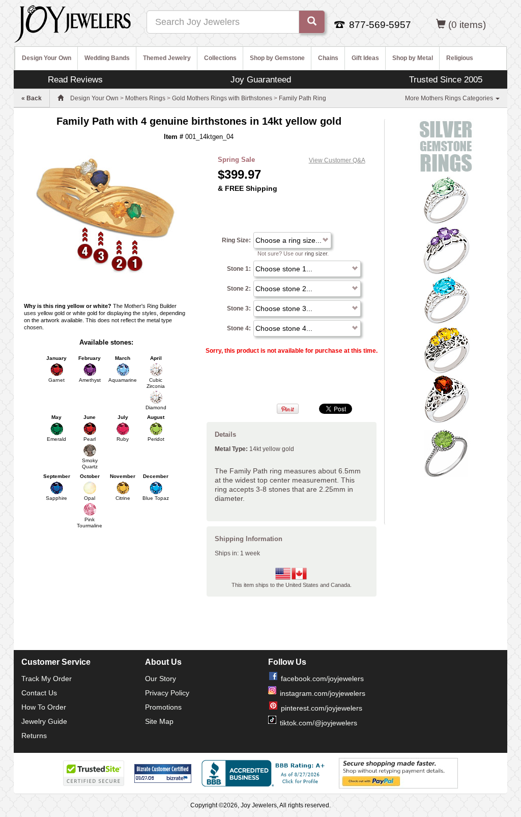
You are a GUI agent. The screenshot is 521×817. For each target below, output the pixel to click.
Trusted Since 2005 (445, 79)
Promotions (163, 707)
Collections (220, 58)
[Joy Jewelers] (72, 22)
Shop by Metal (412, 58)
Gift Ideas (365, 58)
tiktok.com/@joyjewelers (318, 723)
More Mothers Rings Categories (450, 98)
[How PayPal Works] (398, 772)
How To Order (43, 707)
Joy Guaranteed (260, 79)
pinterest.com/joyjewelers (321, 708)
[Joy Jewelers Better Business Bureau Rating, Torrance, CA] (265, 773)
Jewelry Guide (44, 721)
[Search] (312, 22)
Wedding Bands (107, 58)
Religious (459, 58)
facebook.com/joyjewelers (322, 678)
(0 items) (467, 24)
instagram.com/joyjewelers (322, 693)
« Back (31, 98)
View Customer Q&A (337, 160)
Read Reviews (75, 79)
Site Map (159, 721)
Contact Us (39, 693)
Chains (328, 58)
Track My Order (46, 678)
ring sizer (316, 253)
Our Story (160, 678)
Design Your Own (46, 58)
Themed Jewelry (167, 58)
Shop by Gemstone (277, 58)
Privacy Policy (167, 693)
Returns (34, 735)
